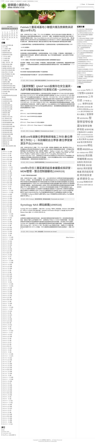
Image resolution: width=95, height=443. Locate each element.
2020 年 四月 (6, 299)
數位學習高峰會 (7, 76)
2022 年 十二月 (7, 237)
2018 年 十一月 (7, 332)
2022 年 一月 (6, 258)
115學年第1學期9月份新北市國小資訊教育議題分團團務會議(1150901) (85, 34)
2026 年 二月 (6, 163)
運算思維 (5, 142)
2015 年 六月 (6, 412)
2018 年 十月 (6, 334)
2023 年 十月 (6, 217)
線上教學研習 (6, 118)
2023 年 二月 (6, 233)
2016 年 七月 (6, 387)
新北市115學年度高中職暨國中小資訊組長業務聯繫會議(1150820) (85, 52)
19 (5, 35)
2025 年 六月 (6, 179)
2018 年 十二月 (7, 330)
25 (2, 37)
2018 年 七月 (6, 340)
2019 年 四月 (6, 323)
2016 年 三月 (6, 395)
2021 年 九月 (6, 266)
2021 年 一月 (6, 282)
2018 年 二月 (6, 350)
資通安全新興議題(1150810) (85, 69)
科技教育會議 (6, 99)
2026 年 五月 (6, 157)
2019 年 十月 (6, 311)
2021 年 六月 (6, 272)
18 (2, 35)
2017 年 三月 (6, 371)
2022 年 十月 (6, 241)
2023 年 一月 (6, 235)
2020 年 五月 (6, 297)
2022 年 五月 (6, 251)
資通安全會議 (6, 138)
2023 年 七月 (6, 223)
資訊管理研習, (39, 199)
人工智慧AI (6, 48)
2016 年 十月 (6, 381)
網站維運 (5, 111)
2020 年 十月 (6, 288)
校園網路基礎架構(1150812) (85, 59)
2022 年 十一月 (7, 239)
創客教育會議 (6, 52)
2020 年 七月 (6, 293)
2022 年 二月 (6, 256)
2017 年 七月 (6, 363)
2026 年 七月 (6, 153)
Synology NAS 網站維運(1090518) (41, 204)
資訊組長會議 (6, 134)
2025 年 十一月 (7, 169)
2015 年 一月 (6, 422)
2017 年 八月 (6, 361)
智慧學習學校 (6, 84)
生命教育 (5, 91)
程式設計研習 (6, 109)
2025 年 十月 (6, 171)
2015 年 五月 (6, 414)
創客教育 (5, 50)
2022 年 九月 (6, 243)
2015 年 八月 (6, 408)
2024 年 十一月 (7, 192)
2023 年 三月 (6, 231)
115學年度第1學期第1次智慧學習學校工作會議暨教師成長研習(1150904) (85, 40)
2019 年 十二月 (7, 307)
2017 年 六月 (6, 365)
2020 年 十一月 (7, 286)
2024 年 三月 (6, 208)
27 (7, 37)
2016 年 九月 (6, 383)
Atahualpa (54, 441)
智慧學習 (5, 82)
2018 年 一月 (6, 352)
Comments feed (7, 433)
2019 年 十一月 (7, 309)
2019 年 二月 (6, 326)
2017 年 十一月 (7, 356)
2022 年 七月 (6, 247)
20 (7, 35)
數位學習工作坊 (7, 72)
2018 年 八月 (6, 338)
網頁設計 (5, 114)
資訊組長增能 (6, 132)
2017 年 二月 (6, 373)
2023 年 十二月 (7, 214)
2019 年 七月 (6, 317)
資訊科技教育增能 (7, 126)
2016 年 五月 (6, 391)
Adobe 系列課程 (7, 45)
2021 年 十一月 (7, 262)
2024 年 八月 (6, 198)
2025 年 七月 (6, 177)
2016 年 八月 (6, 385)
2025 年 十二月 (7, 167)
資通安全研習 (6, 140)
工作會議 (5, 58)
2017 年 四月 (6, 369)
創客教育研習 (6, 54)
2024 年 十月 (6, 194)
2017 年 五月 (6, 367)
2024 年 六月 (6, 202)
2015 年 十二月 (7, 400)
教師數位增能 (6, 66)
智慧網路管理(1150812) (84, 61)
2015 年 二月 (6, 420)
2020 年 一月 (6, 305)
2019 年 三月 (6, 325)
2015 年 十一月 (7, 402)
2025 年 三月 (6, 184)
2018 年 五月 (6, 344)
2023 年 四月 (6, 229)
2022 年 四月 (6, 253)
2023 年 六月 (6, 225)
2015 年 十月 (6, 404)
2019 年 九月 (6, 313)
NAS (4, 47)
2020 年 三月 (6, 301)
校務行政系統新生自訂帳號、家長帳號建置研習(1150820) (84, 47)
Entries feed (6, 431)
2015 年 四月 (6, 416)
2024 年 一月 (6, 212)
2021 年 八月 (6, 268)
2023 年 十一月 (7, 216)
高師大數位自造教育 (8, 146)
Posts (83, 4)
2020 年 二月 (6, 303)
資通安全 (5, 136)
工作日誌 (5, 56)
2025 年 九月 (6, 173)
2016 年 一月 (6, 398)
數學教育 (5, 78)
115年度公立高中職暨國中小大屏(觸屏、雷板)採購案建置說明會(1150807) (85, 76)
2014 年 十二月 (7, 424)
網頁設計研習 (6, 116)
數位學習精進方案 (7, 74)
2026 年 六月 (6, 155)
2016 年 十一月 (7, 379)
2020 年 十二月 (7, 284)
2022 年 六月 (6, 249)
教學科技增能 (6, 64)
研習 (4, 93)
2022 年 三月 (6, 254)
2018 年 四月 (6, 346)
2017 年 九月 (6, 360)
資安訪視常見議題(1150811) (85, 63)
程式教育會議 (6, 105)
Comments (91, 4)
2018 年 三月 (6, 348)
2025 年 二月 (6, 186)
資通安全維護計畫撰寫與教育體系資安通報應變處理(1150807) (85, 82)
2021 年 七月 (6, 270)
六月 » (7, 39)
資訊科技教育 (6, 124)
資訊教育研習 (6, 120)
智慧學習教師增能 (7, 87)
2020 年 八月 (6, 291)
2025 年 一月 (6, 188)
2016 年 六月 (6, 389)
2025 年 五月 (6, 181)
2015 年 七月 (6, 410)
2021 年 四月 (6, 276)
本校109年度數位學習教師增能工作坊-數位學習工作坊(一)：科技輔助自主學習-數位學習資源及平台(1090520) (46, 140)
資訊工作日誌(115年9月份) (85, 44)
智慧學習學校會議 (7, 85)
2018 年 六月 (6, 342)
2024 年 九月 (6, 196)
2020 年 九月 (6, 289)
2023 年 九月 (6, 219)
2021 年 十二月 (7, 260)
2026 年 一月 (6, 165)
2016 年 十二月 (7, 377)
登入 (4, 430)
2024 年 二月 (6, 210)
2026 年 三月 (6, 161)
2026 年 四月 (6, 159)
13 (7, 34)
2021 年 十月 (6, 264)
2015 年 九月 (6, 406)
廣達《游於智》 (7, 62)
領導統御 (5, 144)
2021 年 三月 (6, 278)
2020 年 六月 (6, 295)
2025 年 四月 (6, 182)
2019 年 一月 (6, 328)
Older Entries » (70, 237)
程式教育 (5, 103)
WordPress (47, 441)
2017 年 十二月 (7, 354)
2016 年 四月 (6, 393)
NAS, (36, 231)
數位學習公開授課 (7, 70)
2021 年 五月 (6, 274)
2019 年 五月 (6, 321)
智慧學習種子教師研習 (9, 89)
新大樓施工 (6, 80)
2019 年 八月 (6, 315)
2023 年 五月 (6, 227)
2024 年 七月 (6, 200)
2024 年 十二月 (7, 190)
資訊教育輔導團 (7, 122)
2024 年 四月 (6, 206)
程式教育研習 (6, 107)
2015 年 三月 (6, 418)
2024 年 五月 (6, 204)
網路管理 (5, 113)
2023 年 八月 (6, 221)
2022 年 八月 (6, 245)
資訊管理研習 (6, 128)
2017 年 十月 (6, 358)
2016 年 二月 (6, 397)
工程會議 (5, 60)
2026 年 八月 (6, 151)
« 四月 (3, 39)
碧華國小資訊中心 (19, 5)
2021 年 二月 (6, 280)
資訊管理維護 (6, 130)
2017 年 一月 (6, 375)
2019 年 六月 (6, 319)
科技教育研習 (6, 101)
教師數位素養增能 (7, 68)
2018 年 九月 (6, 336)
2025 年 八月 (6, 175)
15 (12, 34)
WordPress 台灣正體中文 (9, 435)
